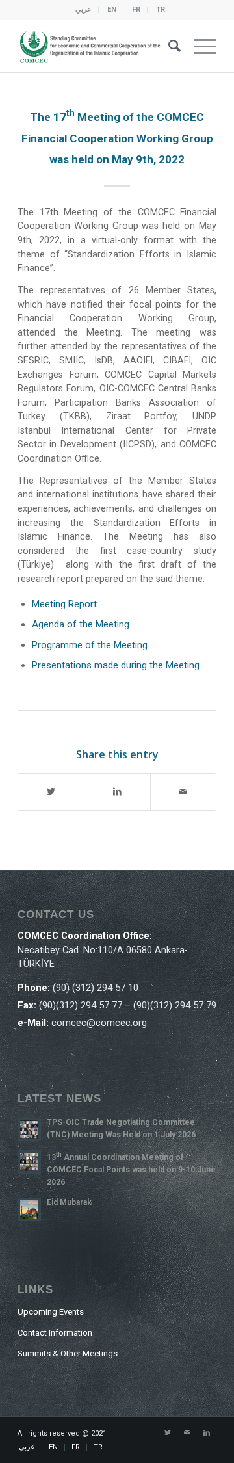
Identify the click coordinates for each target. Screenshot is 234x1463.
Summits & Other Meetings (68, 1353)
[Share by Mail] (183, 792)
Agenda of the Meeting (80, 624)
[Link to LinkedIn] (206, 1433)
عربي (83, 9)
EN (111, 9)
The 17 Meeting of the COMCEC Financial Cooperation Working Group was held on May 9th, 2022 (117, 138)
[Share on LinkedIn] (117, 792)
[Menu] (198, 46)
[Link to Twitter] (167, 1433)
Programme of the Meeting (90, 645)
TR (160, 9)
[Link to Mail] (187, 1433)
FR (136, 9)
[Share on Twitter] (51, 792)
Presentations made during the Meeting (116, 665)
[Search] (168, 46)
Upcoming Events (51, 1312)
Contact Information (55, 1333)
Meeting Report (64, 604)
